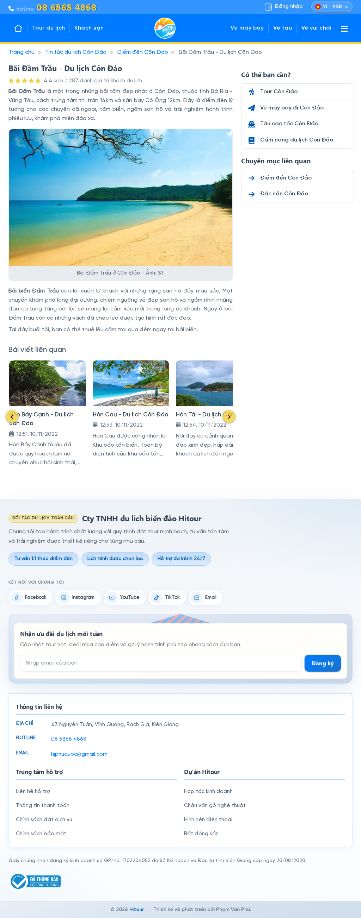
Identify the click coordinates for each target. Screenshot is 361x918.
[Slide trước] (12, 416)
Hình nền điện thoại (208, 820)
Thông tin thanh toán (42, 806)
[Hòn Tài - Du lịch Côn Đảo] (214, 383)
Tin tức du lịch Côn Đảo (75, 52)
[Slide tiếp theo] (228, 416)
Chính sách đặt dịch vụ (44, 820)
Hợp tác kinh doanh (208, 791)
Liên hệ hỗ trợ (33, 791)
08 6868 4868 (68, 739)
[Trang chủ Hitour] (20, 28)
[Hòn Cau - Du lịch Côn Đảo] (131, 383)
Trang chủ (21, 52)
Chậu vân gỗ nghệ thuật (215, 806)
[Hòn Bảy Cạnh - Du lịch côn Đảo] (47, 383)
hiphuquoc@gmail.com (79, 754)
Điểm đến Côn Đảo (142, 52)
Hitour (136, 909)
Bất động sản (201, 834)
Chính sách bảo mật (41, 834)
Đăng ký (323, 663)
